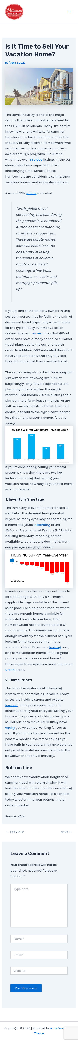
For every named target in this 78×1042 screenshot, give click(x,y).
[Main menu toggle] (69, 11)
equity (10, 727)
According (42, 525)
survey (36, 333)
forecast (11, 705)
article (31, 193)
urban (10, 670)
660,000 (36, 159)
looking (55, 647)
